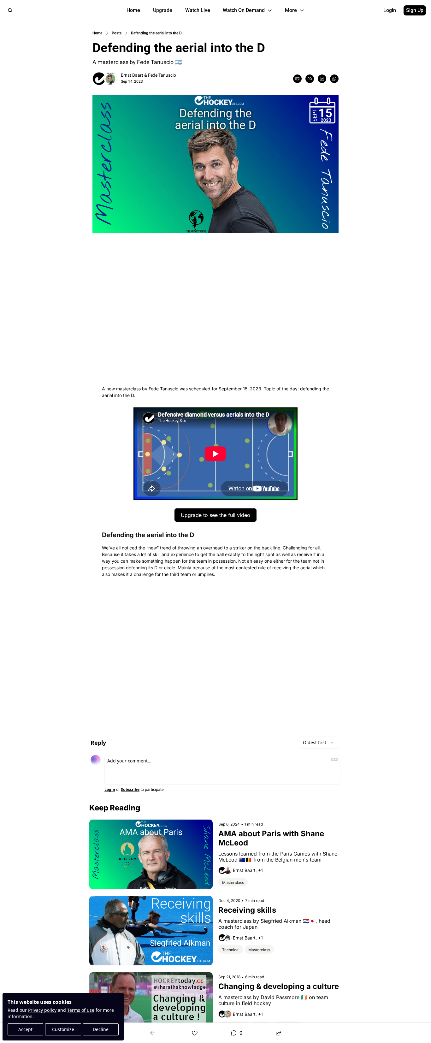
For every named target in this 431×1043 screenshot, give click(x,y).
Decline (101, 1029)
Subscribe (130, 789)
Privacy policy (42, 1010)
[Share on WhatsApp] (334, 78)
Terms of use (80, 1010)
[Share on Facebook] (309, 78)
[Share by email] (297, 78)
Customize (63, 1029)
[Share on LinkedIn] (322, 78)
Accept (25, 1029)
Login (109, 789)
